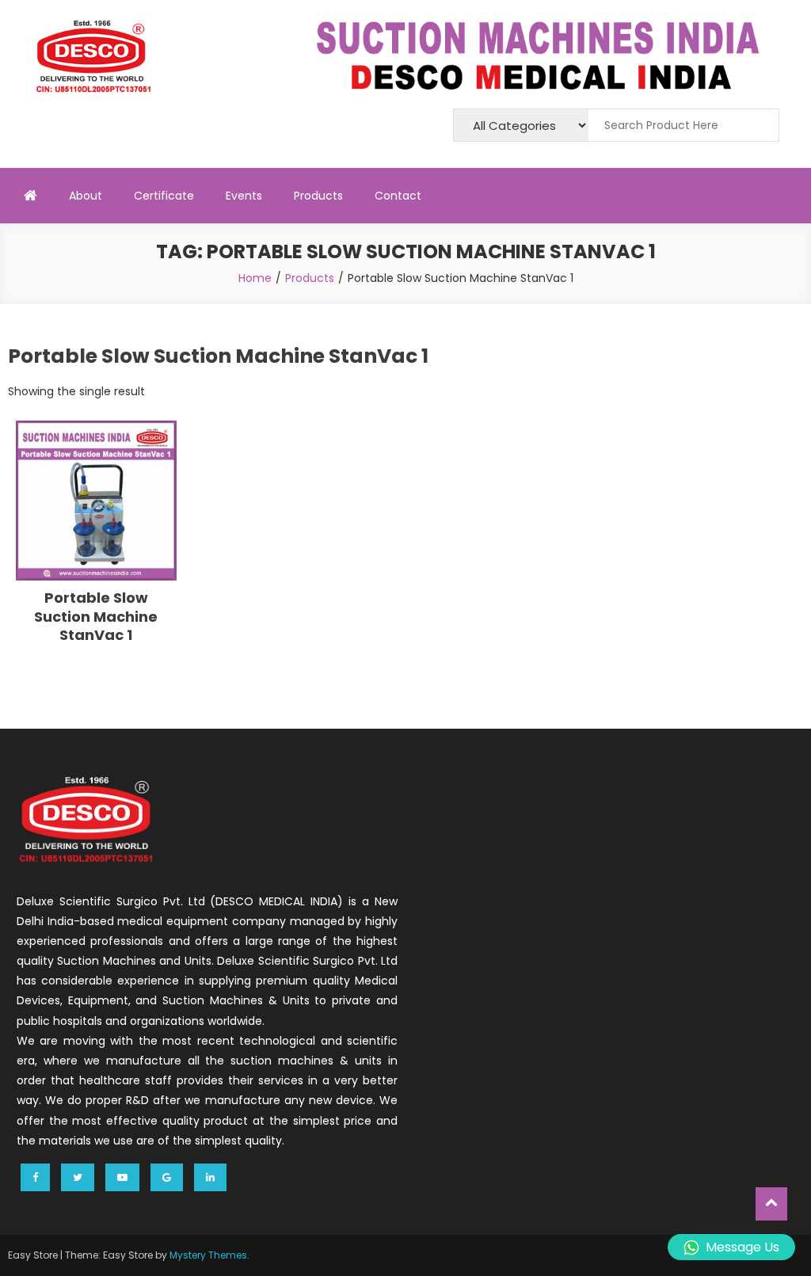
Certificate (164, 196)
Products (318, 196)
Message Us (742, 1247)
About (85, 196)
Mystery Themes (208, 1255)
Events (244, 196)
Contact (398, 196)
